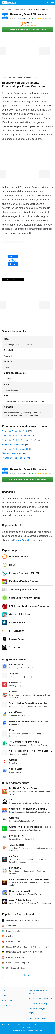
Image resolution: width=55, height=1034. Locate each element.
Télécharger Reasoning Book (15, 458)
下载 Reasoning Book (12, 453)
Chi (3, 991)
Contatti (5, 995)
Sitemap (6, 1005)
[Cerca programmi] (47, 2)
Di (18, 18)
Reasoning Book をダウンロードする (19, 440)
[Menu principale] (52, 2)
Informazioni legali (37, 1008)
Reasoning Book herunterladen (16, 436)
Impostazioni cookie (38, 1018)
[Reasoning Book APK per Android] (5, 16)
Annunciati (7, 1000)
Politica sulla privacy (38, 1003)
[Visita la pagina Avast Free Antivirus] (27, 24)
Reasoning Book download (14, 449)
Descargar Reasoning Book (14, 431)
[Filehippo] (9, 2)
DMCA (32, 1013)
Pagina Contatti (21, 540)
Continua (28, 975)
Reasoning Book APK (28, 14)
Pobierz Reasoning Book (13, 444)
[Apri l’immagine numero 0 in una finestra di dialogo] (13, 261)
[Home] (3, 9)
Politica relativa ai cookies (40, 998)
